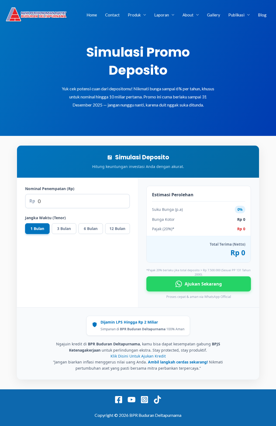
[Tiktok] (157, 399)
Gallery (213, 14)
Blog (262, 14)
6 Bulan (91, 228)
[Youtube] (131, 399)
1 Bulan (37, 228)
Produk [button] (134, 14)
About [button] (188, 14)
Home (92, 14)
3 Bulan (64, 228)
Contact (112, 14)
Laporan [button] (161, 14)
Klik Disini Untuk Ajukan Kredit (138, 356)
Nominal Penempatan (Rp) (49, 188)
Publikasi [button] (236, 14)
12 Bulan (117, 228)
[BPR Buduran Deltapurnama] (36, 14)
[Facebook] (118, 399)
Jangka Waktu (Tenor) (45, 217)
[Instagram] (144, 399)
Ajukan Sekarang (203, 284)
